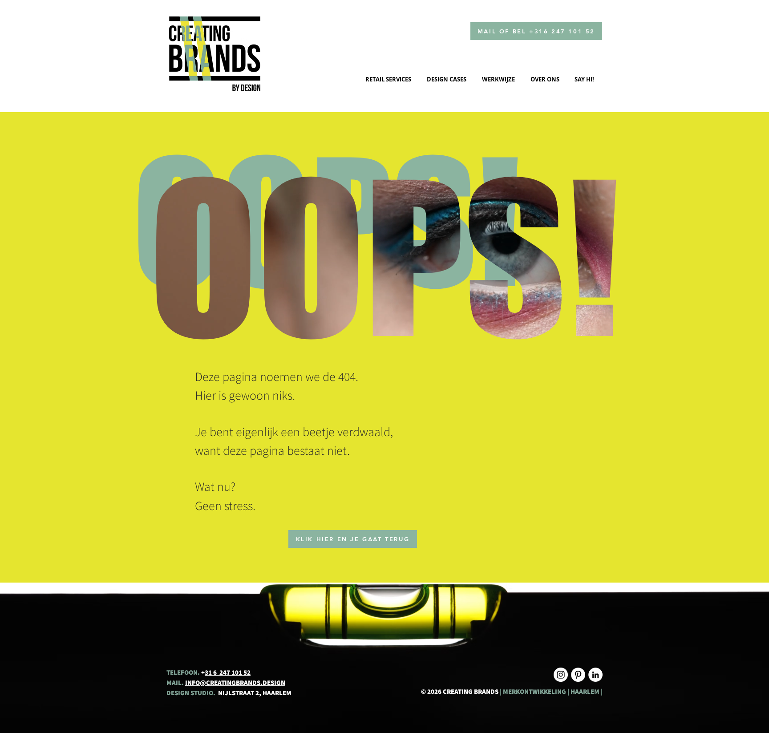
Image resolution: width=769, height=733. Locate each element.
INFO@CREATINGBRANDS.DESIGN (235, 682)
